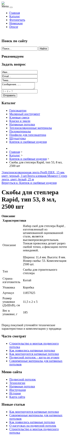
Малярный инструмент (24, 114)
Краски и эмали (19, 121)
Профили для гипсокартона (27, 135)
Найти (43, 48)
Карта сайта (17, 396)
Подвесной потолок (22, 379)
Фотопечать (17, 19)
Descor (13, 26)
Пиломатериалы (20, 131)
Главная (14, 13)
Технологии (17, 383)
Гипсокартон (17, 110)
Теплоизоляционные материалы (30, 128)
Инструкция (17, 390)
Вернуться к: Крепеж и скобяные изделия (29, 182)
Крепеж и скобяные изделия (28, 141)
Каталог (14, 16)
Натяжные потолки (22, 124)
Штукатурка (17, 138)
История (15, 393)
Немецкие (16, 23)
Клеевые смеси (19, 117)
